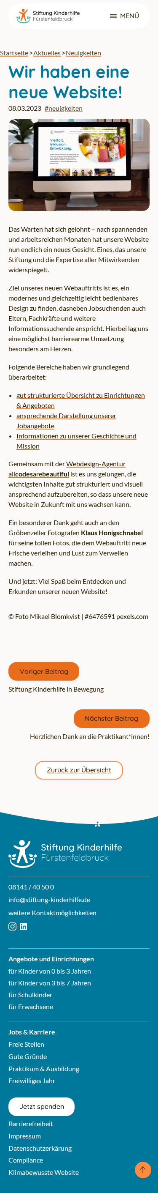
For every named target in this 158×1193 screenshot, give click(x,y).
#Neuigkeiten (64, 108)
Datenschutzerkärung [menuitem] (40, 1148)
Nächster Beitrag (111, 718)
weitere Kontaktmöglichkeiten (52, 912)
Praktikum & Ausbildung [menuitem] (43, 1068)
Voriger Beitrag (44, 671)
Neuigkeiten (83, 53)
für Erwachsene (30, 1006)
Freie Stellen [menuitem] (26, 1044)
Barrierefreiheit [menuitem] (30, 1123)
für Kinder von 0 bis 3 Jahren (49, 971)
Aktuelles (47, 53)
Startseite (14, 53)
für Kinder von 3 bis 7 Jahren (49, 983)
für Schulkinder (30, 995)
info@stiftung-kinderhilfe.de (49, 899)
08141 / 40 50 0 (31, 887)
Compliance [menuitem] (25, 1160)
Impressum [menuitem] (24, 1136)
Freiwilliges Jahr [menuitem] (31, 1080)
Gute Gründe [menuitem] (27, 1056)
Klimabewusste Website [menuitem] (43, 1172)
